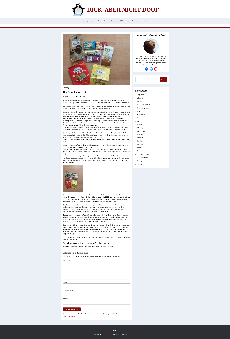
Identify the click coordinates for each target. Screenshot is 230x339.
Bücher (139, 101)
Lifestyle (140, 124)
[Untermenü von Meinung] (88, 20)
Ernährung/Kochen (143, 108)
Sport (139, 151)
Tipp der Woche (142, 157)
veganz (110, 247)
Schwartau (103, 247)
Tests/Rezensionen (143, 154)
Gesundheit (141, 115)
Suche (163, 80)
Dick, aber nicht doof (123, 9)
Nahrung (66, 88)
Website (65, 299)
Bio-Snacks (74, 247)
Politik (139, 141)
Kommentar (67, 260)
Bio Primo (66, 247)
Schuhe (139, 148)
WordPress (107, 334)
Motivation (141, 131)
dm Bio (81, 247)
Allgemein (140, 95)
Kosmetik (140, 118)
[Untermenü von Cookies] (147, 20)
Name (65, 282)
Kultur (139, 121)
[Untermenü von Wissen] (96, 20)
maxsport (95, 247)
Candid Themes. (135, 334)
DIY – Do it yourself (143, 105)
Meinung (140, 128)
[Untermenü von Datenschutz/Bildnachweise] (130, 20)
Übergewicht (141, 161)
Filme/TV (140, 111)
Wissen (139, 164)
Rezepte (140, 144)
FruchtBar (88, 247)
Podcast (140, 138)
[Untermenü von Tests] (102, 20)
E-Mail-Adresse (68, 290)
